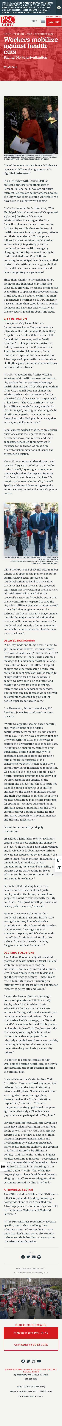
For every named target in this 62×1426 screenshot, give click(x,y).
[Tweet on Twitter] (28, 1257)
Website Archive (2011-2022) (24, 1392)
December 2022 (44, 34)
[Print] (39, 1257)
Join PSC (53, 22)
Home (7, 34)
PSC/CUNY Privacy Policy (31, 1396)
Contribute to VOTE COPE (31, 1344)
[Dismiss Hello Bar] (59, 7)
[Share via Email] (34, 1257)
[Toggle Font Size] (58, 868)
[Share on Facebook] (23, 1257)
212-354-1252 (31, 1379)
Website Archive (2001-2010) (31, 1387)
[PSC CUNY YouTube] (39, 1361)
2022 (29, 34)
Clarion (19, 34)
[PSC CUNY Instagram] (34, 1361)
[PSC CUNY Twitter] (28, 1361)
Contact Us (46, 1392)
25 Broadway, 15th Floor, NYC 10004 (31, 1375)
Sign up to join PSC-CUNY (31, 1332)
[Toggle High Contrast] (58, 860)
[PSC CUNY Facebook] (23, 1361)
